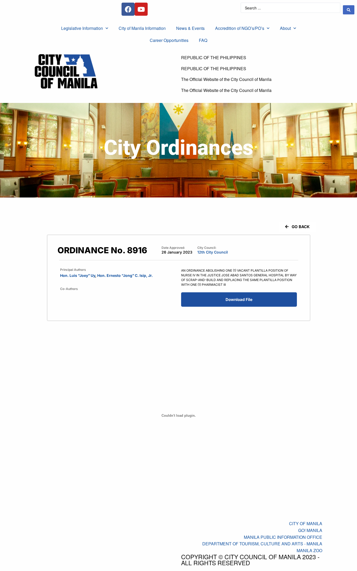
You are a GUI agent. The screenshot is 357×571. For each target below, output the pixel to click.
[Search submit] (348, 9)
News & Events (190, 28)
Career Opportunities (169, 40)
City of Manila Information (142, 28)
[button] (297, 227)
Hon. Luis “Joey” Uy (77, 275)
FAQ (203, 40)
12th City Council (212, 252)
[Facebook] (128, 9)
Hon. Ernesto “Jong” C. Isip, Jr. (125, 275)
